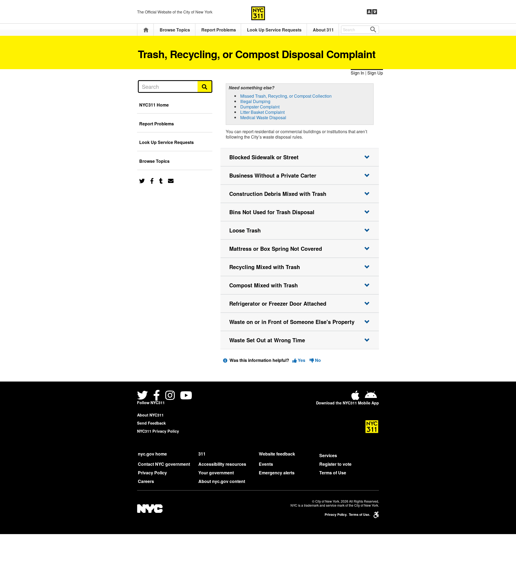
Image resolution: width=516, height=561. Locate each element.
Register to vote (335, 464)
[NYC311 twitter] (143, 396)
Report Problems (218, 30)
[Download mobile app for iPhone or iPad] (356, 397)
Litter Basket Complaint (262, 112)
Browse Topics (175, 30)
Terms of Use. (359, 515)
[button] (299, 157)
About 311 (323, 30)
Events (266, 464)
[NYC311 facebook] (156, 396)
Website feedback (277, 454)
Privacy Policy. (336, 515)
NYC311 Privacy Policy (158, 431)
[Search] (205, 86)
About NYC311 (150, 415)
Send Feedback (151, 423)
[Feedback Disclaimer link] (225, 360)
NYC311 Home (154, 105)
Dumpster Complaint (260, 107)
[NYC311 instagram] (170, 396)
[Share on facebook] (152, 180)
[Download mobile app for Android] (371, 397)
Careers (146, 481)
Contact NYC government (164, 464)
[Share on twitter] (142, 180)
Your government (216, 473)
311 (202, 454)
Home (146, 30)
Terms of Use (332, 473)
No (317, 360)
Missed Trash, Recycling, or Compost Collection (286, 96)
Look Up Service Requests (274, 30)
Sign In (357, 73)
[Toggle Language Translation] (372, 12)
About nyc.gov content (221, 481)
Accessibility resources (222, 464)
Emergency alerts (277, 473)
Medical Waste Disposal (263, 117)
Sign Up (375, 73)
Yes (301, 360)
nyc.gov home (152, 454)
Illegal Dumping (255, 101)
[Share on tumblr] (161, 180)
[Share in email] (171, 180)
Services (328, 455)
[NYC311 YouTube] (186, 396)
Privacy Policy (152, 473)
